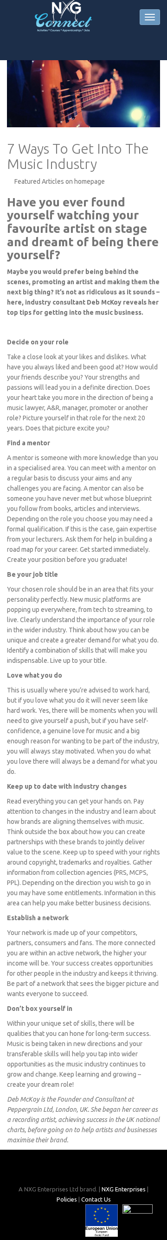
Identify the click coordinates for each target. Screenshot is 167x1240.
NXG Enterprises (124, 1189)
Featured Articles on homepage (59, 181)
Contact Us (96, 1199)
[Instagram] (84, 1170)
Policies (67, 1199)
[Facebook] (69, 1170)
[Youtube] (99, 1170)
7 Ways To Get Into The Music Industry (78, 156)
